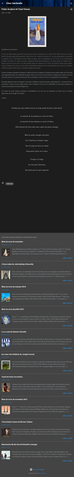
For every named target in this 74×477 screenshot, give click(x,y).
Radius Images (42, 473)
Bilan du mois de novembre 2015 (14, 399)
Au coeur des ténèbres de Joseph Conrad (18, 354)
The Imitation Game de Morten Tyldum (17, 422)
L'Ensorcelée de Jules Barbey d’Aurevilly (17, 264)
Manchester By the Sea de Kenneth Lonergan (19, 444)
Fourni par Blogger (38, 469)
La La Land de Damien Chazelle (14, 332)
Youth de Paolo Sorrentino (12, 377)
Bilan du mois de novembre (12, 242)
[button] (71, 9)
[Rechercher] (71, 4)
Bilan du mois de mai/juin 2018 (14, 287)
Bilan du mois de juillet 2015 (13, 309)
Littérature (9, 184)
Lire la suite (67, 258)
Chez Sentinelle (14, 3)
